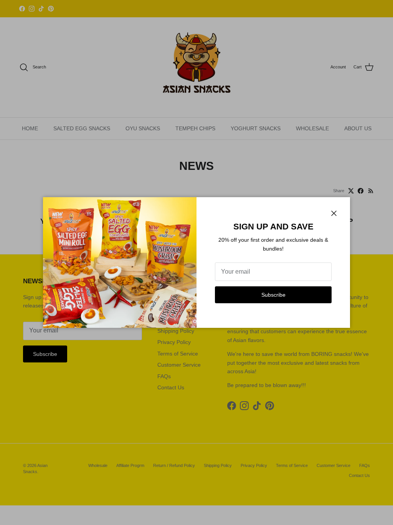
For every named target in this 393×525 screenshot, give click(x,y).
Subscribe (273, 295)
